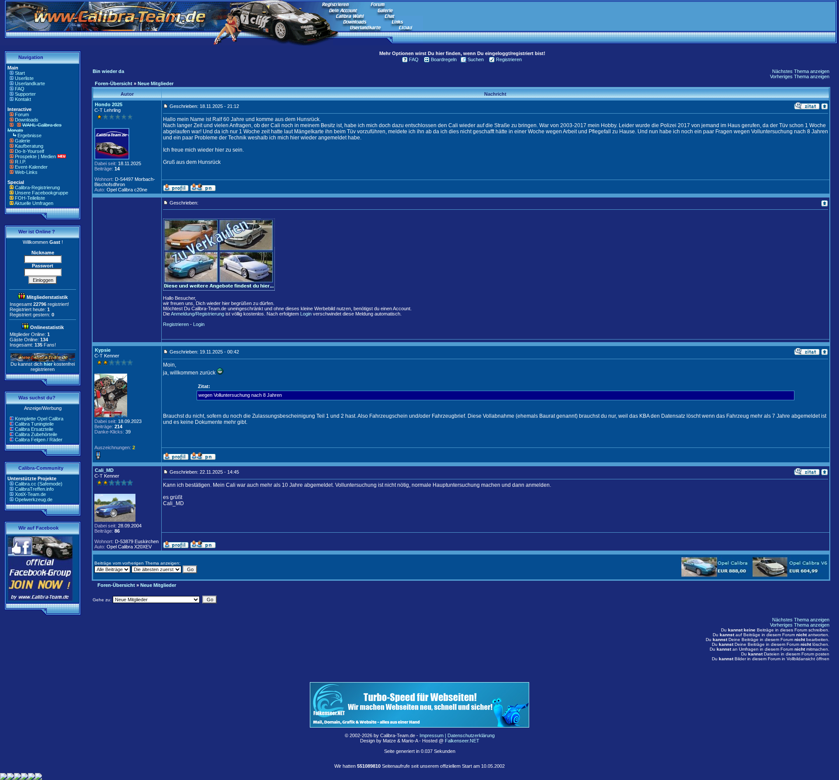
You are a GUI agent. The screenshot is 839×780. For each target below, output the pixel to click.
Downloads (26, 119)
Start (20, 73)
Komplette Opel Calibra (39, 418)
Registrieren (509, 59)
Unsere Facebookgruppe (41, 192)
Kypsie (103, 350)
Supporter (25, 94)
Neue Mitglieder (155, 83)
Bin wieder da (108, 71)
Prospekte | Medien (35, 156)
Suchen (476, 59)
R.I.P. (20, 161)
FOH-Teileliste (30, 198)
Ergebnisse (29, 135)
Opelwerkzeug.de (33, 499)
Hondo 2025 (108, 104)
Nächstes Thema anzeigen (800, 71)
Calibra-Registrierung (37, 187)
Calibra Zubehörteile (36, 434)
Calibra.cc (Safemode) (38, 483)
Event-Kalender (31, 167)
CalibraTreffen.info (34, 489)
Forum (22, 114)
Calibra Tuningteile (34, 423)
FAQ (19, 88)
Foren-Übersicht (113, 83)
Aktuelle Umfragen (33, 203)
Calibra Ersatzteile (34, 429)
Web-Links (26, 172)
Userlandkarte (30, 83)
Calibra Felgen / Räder (38, 439)
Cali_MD (104, 470)
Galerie (22, 140)
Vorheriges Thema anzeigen (799, 76)
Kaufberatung (29, 146)
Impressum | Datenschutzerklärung (457, 735)
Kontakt (23, 99)
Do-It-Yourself (29, 151)
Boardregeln (444, 59)
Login (306, 313)
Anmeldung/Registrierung (197, 313)
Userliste (24, 78)
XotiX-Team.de (30, 494)
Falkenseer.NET (462, 740)
